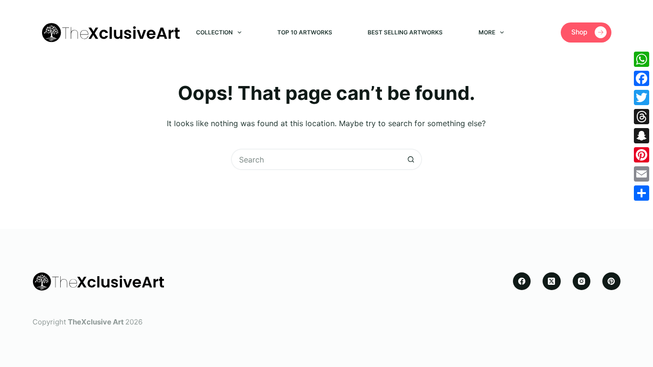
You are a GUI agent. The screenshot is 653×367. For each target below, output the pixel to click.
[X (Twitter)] (552, 281)
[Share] (641, 193)
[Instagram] (582, 281)
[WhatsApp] (641, 59)
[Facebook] (522, 281)
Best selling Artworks (405, 32)
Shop (579, 32)
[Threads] (641, 116)
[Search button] (411, 159)
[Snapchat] (641, 135)
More (487, 32)
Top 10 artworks (304, 32)
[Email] (641, 174)
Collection (214, 32)
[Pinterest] (611, 281)
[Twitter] (641, 97)
